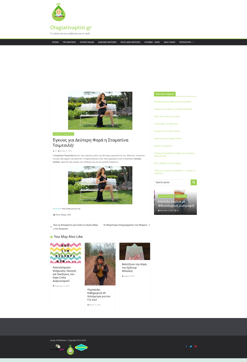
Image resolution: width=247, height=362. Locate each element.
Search (194, 182)
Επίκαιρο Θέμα (180, 196)
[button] (192, 42)
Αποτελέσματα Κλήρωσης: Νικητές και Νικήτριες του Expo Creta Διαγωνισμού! (64, 274)
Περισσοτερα (185, 42)
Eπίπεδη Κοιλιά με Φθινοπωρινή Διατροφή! (172, 101)
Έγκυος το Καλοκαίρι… (163, 146)
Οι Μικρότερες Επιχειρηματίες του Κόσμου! (125, 224)
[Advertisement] (123, 72)
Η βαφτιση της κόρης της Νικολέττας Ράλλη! (173, 109)
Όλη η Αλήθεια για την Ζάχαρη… (168, 163)
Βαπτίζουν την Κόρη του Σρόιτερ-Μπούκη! (134, 267)
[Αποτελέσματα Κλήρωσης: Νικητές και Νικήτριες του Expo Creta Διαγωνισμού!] (65, 244)
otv (56, 151)
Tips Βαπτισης (69, 42)
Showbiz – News (152, 42)
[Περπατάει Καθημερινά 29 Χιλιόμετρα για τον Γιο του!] (100, 244)
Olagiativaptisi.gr (71, 27)
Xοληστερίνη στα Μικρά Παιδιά (167, 138)
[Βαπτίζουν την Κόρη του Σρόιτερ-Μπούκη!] (134, 244)
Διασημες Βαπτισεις (107, 42)
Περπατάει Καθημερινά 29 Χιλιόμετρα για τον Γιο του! (98, 294)
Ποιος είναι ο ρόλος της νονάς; (167, 116)
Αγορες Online (87, 42)
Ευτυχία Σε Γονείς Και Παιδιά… (167, 131)
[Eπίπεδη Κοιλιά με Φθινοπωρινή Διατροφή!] (175, 191)
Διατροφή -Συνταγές (165, 196)
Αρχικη (55, 42)
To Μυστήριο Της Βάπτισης (166, 124)
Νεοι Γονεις (169, 42)
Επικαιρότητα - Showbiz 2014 (63, 134)
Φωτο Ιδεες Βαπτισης (130, 42)
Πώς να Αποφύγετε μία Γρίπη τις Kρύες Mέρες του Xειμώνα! (75, 226)
